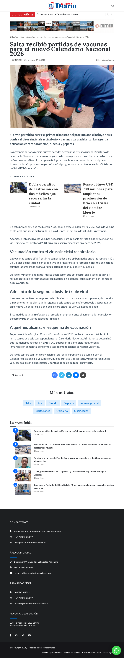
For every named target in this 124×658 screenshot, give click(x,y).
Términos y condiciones (51, 652)
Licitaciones (43, 410)
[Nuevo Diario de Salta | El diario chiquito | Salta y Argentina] (62, 5)
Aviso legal (108, 652)
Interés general (89, 403)
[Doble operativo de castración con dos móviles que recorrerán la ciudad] (18, 187)
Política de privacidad (91, 652)
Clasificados (81, 410)
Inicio (14, 37)
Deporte (69, 403)
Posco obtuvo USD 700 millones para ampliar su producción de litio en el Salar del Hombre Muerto (98, 198)
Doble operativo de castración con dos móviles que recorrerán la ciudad (43, 193)
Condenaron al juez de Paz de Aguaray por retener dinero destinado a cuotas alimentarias (76, 14)
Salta (20, 37)
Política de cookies (72, 652)
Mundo (53, 403)
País (40, 403)
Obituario (62, 410)
